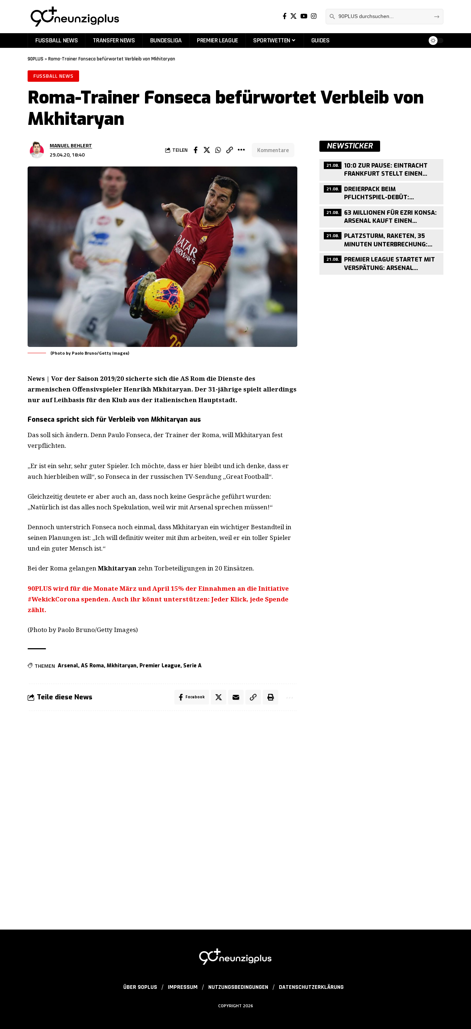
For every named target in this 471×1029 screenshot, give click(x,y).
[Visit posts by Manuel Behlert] (37, 150)
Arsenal (68, 665)
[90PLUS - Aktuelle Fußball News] (74, 17)
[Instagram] (313, 16)
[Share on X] (207, 150)
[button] (229, 150)
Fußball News (53, 76)
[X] (293, 16)
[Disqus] (162, 816)
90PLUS (35, 59)
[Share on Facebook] (195, 150)
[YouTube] (303, 16)
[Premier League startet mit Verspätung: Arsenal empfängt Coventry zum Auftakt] (381, 263)
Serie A (192, 665)
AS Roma (92, 665)
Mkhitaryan (122, 665)
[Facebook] (284, 16)
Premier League (159, 665)
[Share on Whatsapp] (218, 150)
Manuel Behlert (71, 145)
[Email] (236, 697)
